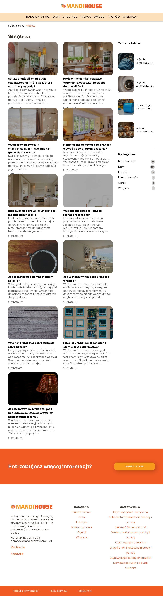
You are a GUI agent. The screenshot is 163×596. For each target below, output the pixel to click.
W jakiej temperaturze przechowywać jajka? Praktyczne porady (145, 130)
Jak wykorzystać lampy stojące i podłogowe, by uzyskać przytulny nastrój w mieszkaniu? (30, 412)
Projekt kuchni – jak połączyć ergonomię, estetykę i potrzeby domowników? (84, 82)
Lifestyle (70, 16)
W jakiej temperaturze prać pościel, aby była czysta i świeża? (145, 84)
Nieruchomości (93, 16)
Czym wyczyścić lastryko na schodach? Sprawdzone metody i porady (130, 517)
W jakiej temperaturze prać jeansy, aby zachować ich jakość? (145, 61)
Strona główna (16, 25)
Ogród (114, 16)
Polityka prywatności (26, 591)
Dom (56, 16)
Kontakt (17, 554)
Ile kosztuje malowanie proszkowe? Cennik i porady (143, 107)
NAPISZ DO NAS (134, 466)
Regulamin (84, 591)
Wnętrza (130, 16)
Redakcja (18, 547)
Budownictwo (38, 16)
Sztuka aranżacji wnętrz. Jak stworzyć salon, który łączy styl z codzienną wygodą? (30, 82)
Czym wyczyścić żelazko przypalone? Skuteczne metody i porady (130, 547)
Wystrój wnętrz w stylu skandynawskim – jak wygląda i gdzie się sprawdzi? (29, 148)
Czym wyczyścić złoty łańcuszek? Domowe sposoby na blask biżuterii (130, 563)
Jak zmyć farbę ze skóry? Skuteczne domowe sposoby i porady (130, 532)
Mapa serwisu (58, 591)
